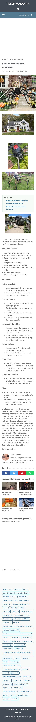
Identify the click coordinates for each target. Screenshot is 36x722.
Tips (5, 688)
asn (25, 589)
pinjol (6, 673)
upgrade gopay (26, 691)
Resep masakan (18, 3)
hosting (27, 637)
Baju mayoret (21, 597)
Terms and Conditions (22, 709)
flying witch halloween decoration (17, 201)
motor (26, 658)
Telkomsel (7, 684)
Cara (14, 608)
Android (7, 589)
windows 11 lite (23, 695)
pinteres (15, 673)
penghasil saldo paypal (11, 669)
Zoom (15, 699)
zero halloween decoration (14, 204)
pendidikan (14, 662)
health (6, 637)
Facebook (19, 615)
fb (27, 615)
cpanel (6, 611)
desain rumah (26, 611)
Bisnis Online (24, 600)
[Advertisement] (18, 38)
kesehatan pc (8, 648)
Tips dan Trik (16, 688)
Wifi (12, 695)
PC (5, 662)
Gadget (7, 622)
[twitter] (14, 473)
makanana (7, 658)
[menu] (4, 15)
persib (25, 669)
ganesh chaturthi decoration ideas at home (17, 626)
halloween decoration (11, 630)
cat (22, 608)
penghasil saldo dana (11, 665)
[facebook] (6, 473)
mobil (17, 658)
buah (6, 608)
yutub (6, 699)
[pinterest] (22, 473)
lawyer (19, 648)
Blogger (6, 604)
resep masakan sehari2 (12, 676)
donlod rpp (7, 615)
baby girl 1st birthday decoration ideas (16, 593)
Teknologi (17, 680)
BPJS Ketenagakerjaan (21, 604)
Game (16, 622)
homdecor (16, 637)
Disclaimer (18, 712)
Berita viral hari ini (10, 600)
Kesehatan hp (20, 645)
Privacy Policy (9, 709)
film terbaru (8, 619)
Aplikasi (17, 589)
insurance (27, 641)
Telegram (28, 680)
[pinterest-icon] (18, 8)
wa (5, 695)
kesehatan (7, 645)
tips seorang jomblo (10, 691)
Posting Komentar (21, 71)
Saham (6, 680)
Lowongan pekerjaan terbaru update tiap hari (17, 653)
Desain (15, 611)
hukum (6, 641)
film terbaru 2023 (22, 619)
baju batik (8, 597)
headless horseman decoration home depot (17, 634)
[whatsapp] (30, 473)
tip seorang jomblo (21, 684)
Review (27, 676)
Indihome (16, 641)
